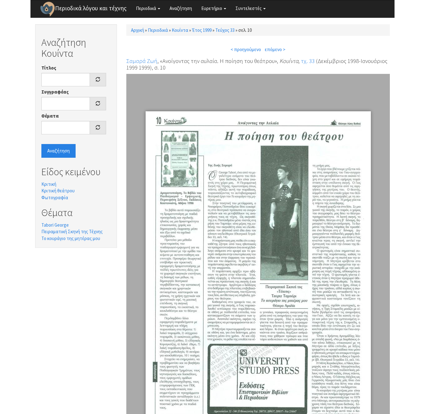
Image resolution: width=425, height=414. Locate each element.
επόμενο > (275, 49)
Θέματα (50, 116)
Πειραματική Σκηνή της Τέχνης (72, 231)
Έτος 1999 (202, 30)
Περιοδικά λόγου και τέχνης (91, 8)
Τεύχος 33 (225, 30)
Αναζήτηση (181, 8)
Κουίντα (180, 30)
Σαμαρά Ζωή (141, 61)
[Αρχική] (47, 9)
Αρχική (137, 30)
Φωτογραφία (54, 197)
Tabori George (55, 225)
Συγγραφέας (55, 92)
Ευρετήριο (212, 8)
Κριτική (48, 184)
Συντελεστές (249, 8)
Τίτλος (48, 68)
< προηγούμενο (246, 49)
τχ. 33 (308, 61)
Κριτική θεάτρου (58, 191)
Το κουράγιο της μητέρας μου (70, 238)
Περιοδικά (146, 8)
